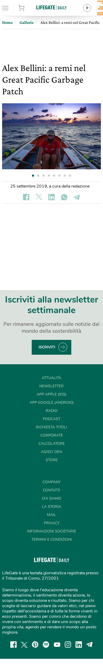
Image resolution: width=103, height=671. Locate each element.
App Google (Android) (52, 402)
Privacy (51, 523)
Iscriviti (47, 347)
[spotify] (46, 644)
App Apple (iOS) (51, 394)
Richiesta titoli (51, 427)
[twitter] (24, 644)
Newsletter (51, 386)
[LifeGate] (51, 7)
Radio (52, 410)
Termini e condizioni (51, 539)
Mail (51, 514)
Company (51, 482)
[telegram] (89, 644)
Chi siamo (51, 498)
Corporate (51, 435)
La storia (51, 506)
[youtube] (57, 644)
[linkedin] (79, 644)
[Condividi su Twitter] (39, 197)
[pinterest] (35, 644)
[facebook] (13, 644)
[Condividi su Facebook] (26, 197)
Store (28, 8)
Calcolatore (52, 443)
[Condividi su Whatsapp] (64, 197)
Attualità (51, 377)
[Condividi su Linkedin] (51, 197)
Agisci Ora (51, 451)
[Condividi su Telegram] (77, 197)
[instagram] (68, 644)
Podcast (51, 418)
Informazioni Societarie (51, 531)
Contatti (51, 490)
